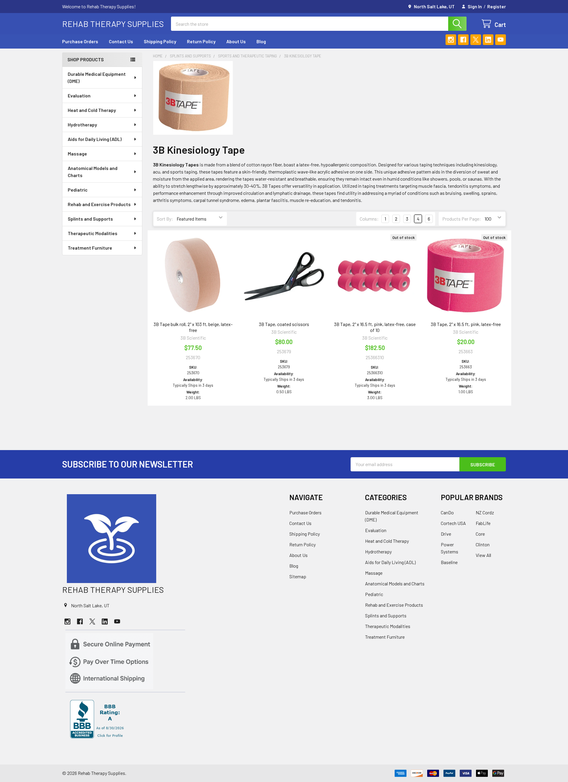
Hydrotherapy (82, 124)
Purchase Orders (80, 41)
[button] (170, 538)
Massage (77, 153)
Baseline (449, 562)
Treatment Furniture (90, 248)
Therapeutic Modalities (92, 233)
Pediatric (78, 189)
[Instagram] (451, 39)
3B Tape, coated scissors (284, 324)
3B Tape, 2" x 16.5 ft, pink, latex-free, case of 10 (375, 327)
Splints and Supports (90, 218)
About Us (236, 41)
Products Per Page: (461, 218)
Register (496, 6)
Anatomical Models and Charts (92, 171)
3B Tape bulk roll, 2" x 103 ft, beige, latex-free (193, 327)
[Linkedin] (488, 39)
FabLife (483, 523)
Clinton (483, 544)
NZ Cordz (485, 512)
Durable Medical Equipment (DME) (97, 77)
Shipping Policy (160, 41)
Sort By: (165, 218)
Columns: (369, 218)
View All (483, 555)
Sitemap (297, 576)
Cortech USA (453, 523)
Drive (446, 534)
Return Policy (201, 41)
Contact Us (121, 41)
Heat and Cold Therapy (92, 110)
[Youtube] (500, 39)
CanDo (447, 512)
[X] (475, 39)
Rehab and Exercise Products (99, 204)
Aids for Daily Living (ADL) (95, 139)
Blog (261, 41)
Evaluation (79, 95)
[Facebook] (463, 39)
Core (480, 534)
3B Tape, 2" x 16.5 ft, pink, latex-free (466, 324)
